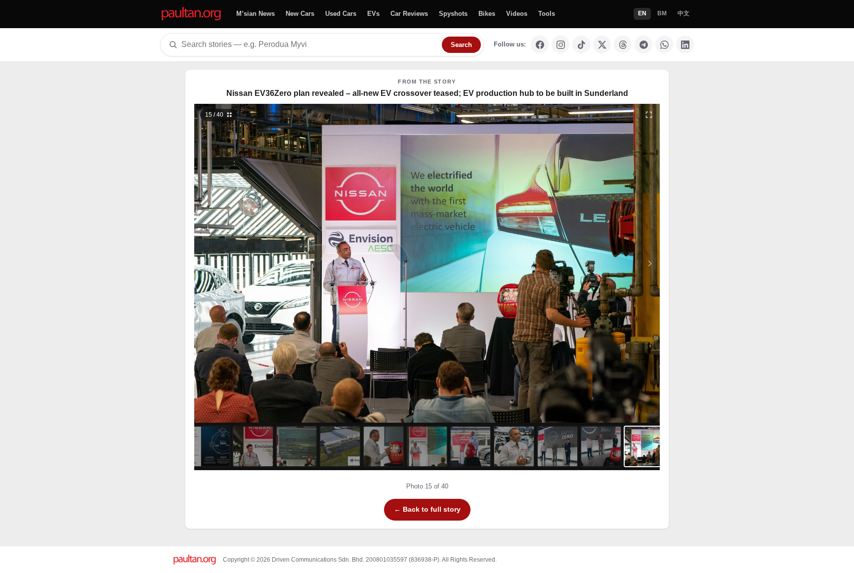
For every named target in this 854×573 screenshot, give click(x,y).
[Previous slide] (252, 263)
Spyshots (453, 13)
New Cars (300, 13)
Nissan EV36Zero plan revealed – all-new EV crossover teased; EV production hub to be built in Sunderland (427, 93)
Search (461, 44)
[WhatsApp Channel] (664, 44)
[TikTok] (581, 44)
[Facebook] (540, 44)
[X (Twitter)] (602, 44)
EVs (373, 13)
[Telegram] (643, 44)
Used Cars (340, 13)
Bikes (486, 13)
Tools (546, 13)
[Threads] (623, 44)
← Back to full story (427, 509)
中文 (683, 13)
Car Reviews (409, 13)
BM (662, 13)
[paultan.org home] (191, 14)
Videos (516, 13)
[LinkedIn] (685, 44)
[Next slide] (602, 263)
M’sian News (255, 13)
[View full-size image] (649, 115)
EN (642, 13)
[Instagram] (560, 44)
